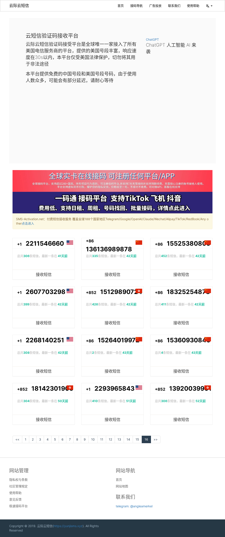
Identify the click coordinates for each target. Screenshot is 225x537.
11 (101, 439)
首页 (121, 5)
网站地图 (122, 486)
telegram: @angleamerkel (134, 506)
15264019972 (119, 340)
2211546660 (45, 243)
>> (156, 439)
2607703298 (45, 292)
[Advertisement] (112, 120)
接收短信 (44, 274)
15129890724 (121, 292)
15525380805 (188, 243)
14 (128, 439)
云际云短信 (19, 5)
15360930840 (188, 340)
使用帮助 (193, 5)
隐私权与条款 (18, 479)
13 (119, 439)
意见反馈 (15, 499)
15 (137, 439)
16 (146, 439)
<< (17, 439)
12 (110, 439)
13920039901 (190, 388)
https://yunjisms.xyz (68, 526)
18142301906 (52, 388)
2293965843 (114, 388)
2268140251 (45, 340)
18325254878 (188, 292)
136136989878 (109, 249)
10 (93, 439)
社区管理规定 (18, 486)
